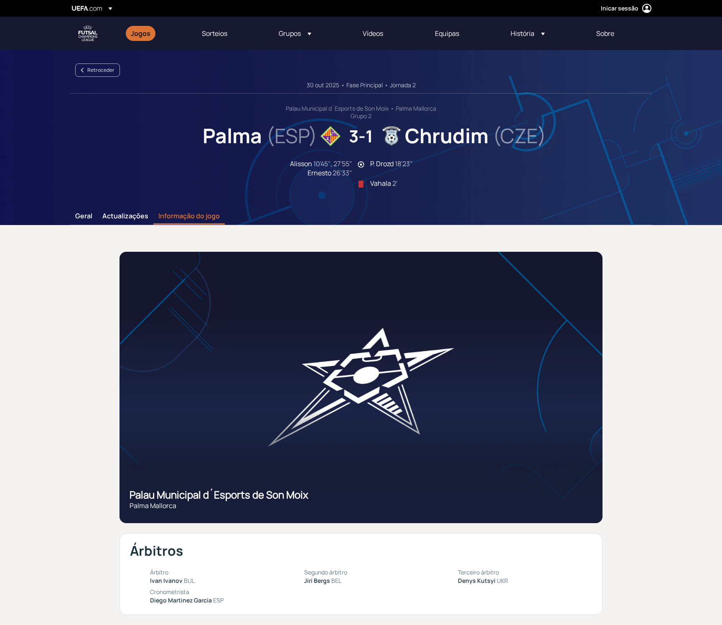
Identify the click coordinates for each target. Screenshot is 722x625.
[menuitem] (155, 33)
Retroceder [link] (100, 69)
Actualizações (125, 216)
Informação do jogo (189, 216)
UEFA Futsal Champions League (87, 33)
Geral (83, 216)
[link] (140, 33)
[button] (295, 33)
